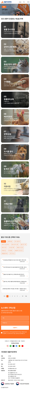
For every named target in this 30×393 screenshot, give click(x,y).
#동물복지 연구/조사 (19, 250)
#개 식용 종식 (17, 241)
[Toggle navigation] (28, 2)
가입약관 (23, 341)
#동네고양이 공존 (14, 244)
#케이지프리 (4, 247)
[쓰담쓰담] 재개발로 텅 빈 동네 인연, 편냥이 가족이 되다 (14, 260)
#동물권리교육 (4, 253)
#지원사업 (4, 250)
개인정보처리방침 (15, 343)
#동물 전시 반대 (20, 247)
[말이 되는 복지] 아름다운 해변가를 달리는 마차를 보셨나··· (15, 281)
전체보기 (3, 241)
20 (22, 296)
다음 (26, 296)
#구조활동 (10, 250)
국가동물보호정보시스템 (14, 341)
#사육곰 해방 (11, 247)
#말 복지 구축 (23, 244)
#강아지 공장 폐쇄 (5, 244)
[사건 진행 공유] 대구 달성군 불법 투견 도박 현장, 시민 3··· (15, 267)
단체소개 (7, 341)
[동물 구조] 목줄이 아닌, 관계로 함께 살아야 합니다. (13, 274)
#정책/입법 (10, 241)
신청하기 (15, 327)
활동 (4, 7)
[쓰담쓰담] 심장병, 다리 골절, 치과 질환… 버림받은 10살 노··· (15, 288)
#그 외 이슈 (12, 253)
